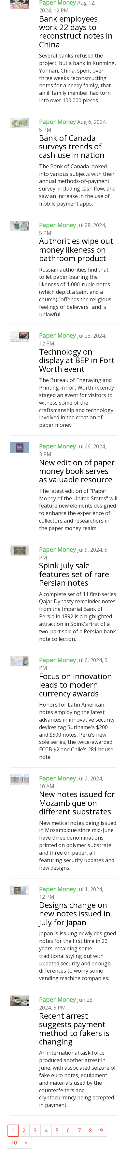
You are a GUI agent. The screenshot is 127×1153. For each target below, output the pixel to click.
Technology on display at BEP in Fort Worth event (77, 360)
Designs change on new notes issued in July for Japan (74, 913)
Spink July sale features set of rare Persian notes (74, 574)
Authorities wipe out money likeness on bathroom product (76, 249)
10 (14, 1142)
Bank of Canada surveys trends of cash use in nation (72, 146)
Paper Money (57, 121)
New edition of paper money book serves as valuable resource (77, 471)
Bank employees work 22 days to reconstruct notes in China (76, 31)
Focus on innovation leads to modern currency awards (75, 685)
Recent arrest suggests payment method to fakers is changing (74, 1028)
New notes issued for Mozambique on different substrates (77, 803)
